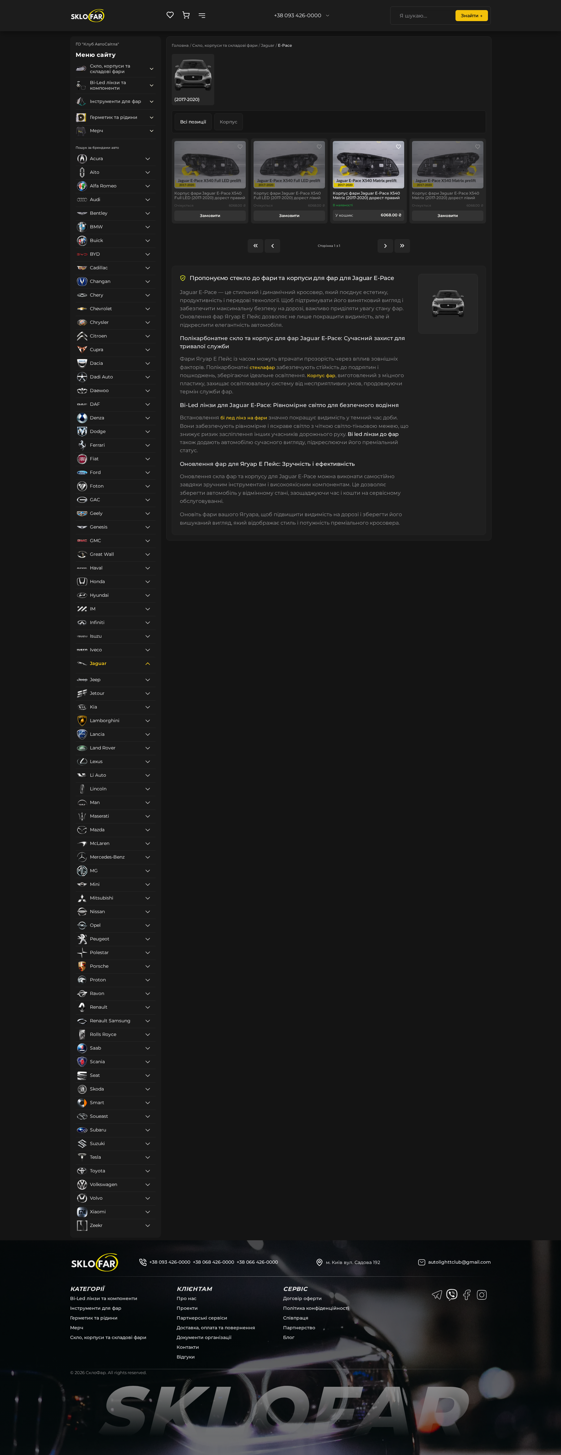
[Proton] (148, 980)
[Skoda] (148, 1089)
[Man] (148, 803)
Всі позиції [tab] (193, 122)
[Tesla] (148, 1157)
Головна (180, 45)
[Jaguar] (148, 664)
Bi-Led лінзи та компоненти (103, 1298)
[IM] (148, 609)
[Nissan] (148, 912)
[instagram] (482, 1295)
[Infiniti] (148, 623)
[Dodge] (148, 432)
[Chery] (148, 295)
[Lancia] (148, 734)
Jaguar (267, 45)
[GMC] (148, 541)
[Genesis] (148, 527)
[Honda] (148, 582)
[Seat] (148, 1075)
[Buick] (148, 241)
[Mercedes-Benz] (148, 857)
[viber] (452, 1295)
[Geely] (148, 513)
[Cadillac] (148, 268)
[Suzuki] (148, 1144)
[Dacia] (148, 363)
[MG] (148, 871)
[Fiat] (148, 459)
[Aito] (148, 172)
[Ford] (148, 473)
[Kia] (148, 707)
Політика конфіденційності (316, 1308)
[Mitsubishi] (148, 898)
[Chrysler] (148, 322)
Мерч (76, 1328)
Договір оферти (302, 1298)
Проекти (187, 1308)
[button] (152, 68)
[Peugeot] (148, 939)
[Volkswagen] (148, 1185)
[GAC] (148, 500)
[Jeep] (148, 680)
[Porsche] (148, 966)
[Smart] (148, 1103)
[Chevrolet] (148, 309)
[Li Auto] (148, 775)
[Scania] (148, 1062)
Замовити (210, 215)
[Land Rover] (148, 748)
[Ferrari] (148, 445)
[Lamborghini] (148, 721)
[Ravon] (148, 994)
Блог (288, 1337)
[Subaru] (148, 1130)
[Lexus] (148, 762)
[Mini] (148, 884)
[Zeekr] (148, 1226)
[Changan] (148, 282)
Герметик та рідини (94, 1318)
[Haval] (148, 568)
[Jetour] (148, 693)
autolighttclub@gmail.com (459, 1262)
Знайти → (471, 16)
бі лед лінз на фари (243, 418)
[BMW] (148, 227)
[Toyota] (148, 1171)
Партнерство (299, 1328)
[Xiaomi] (148, 1212)
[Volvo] (148, 1198)
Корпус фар (321, 375)
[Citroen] (148, 336)
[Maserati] (148, 816)
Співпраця (295, 1318)
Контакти (188, 1347)
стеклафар (262, 367)
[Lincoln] (148, 789)
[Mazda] (148, 830)
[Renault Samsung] (148, 1021)
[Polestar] (148, 953)
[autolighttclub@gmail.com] (422, 1262)
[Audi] (148, 200)
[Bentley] (148, 213)
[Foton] (148, 486)
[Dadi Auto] (148, 377)
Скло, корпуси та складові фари (224, 45)
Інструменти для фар (95, 1308)
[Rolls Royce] (148, 1035)
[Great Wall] (148, 554)
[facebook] (467, 1295)
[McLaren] (148, 844)
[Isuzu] (148, 636)
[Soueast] (148, 1116)
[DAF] (148, 404)
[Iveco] (148, 650)
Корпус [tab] (228, 122)
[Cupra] (148, 350)
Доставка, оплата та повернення (216, 1328)
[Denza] (148, 418)
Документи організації (204, 1337)
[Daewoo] (148, 391)
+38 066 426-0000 (257, 1262)
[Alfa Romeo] (148, 186)
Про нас (186, 1298)
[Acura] (148, 159)
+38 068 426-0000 (213, 1262)
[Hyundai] (148, 595)
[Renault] (148, 1007)
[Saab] (148, 1048)
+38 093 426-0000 (169, 1262)
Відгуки (186, 1357)
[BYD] (148, 254)
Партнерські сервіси (202, 1318)
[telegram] (437, 1295)
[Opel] (148, 925)
